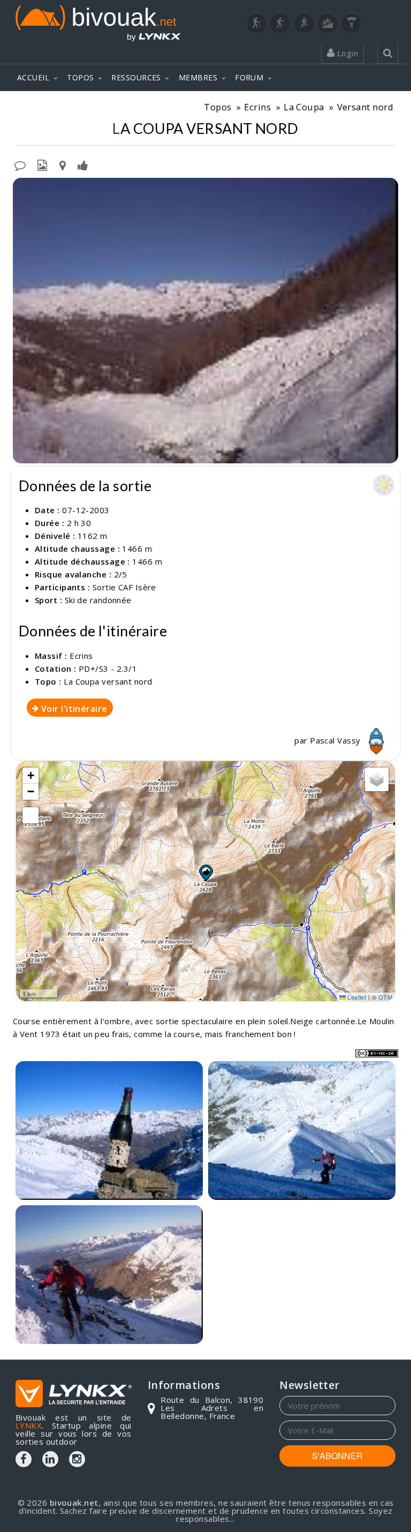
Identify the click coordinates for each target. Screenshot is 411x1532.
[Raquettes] (280, 23)
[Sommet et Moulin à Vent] (109, 1130)
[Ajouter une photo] (42, 164)
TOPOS (80, 77)
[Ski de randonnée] (304, 23)
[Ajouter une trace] (62, 164)
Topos (217, 107)
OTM (385, 997)
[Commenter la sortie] (20, 164)
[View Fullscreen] (30, 815)
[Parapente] (351, 23)
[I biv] (22, 188)
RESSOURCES (136, 77)
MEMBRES (198, 77)
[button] (205, 872)
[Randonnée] (256, 23)
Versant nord (365, 107)
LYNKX (29, 1425)
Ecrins (257, 107)
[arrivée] (109, 1275)
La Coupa (304, 107)
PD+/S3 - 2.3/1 (108, 668)
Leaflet (356, 997)
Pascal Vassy (336, 740)
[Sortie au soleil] (302, 1130)
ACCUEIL (33, 77)
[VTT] (327, 23)
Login (346, 53)
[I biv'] (82, 164)
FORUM (249, 77)
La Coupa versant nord (108, 681)
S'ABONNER (337, 1456)
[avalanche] (205, 320)
